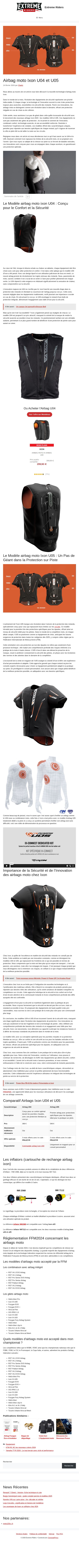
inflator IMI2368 (19, 1224)
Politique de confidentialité (38, 1534)
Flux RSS (59, 1534)
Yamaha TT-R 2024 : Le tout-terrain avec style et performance (29, 1451)
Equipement (10, 1444)
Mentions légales (21, 1534)
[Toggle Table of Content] (26, 196)
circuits (57, 627)
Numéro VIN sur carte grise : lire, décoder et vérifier (23, 1500)
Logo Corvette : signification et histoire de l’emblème (23, 1503)
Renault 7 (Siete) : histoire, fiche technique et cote (22, 1493)
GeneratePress (53, 1538)
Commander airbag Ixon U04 (33, 1146)
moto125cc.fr (8, 1524)
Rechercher (7, 1462)
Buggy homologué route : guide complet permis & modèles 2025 (27, 1496)
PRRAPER (7, 1092)
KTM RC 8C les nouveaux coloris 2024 (21, 1447)
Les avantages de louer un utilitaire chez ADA (20, 1507)
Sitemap (51, 1534)
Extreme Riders (54, 7)
